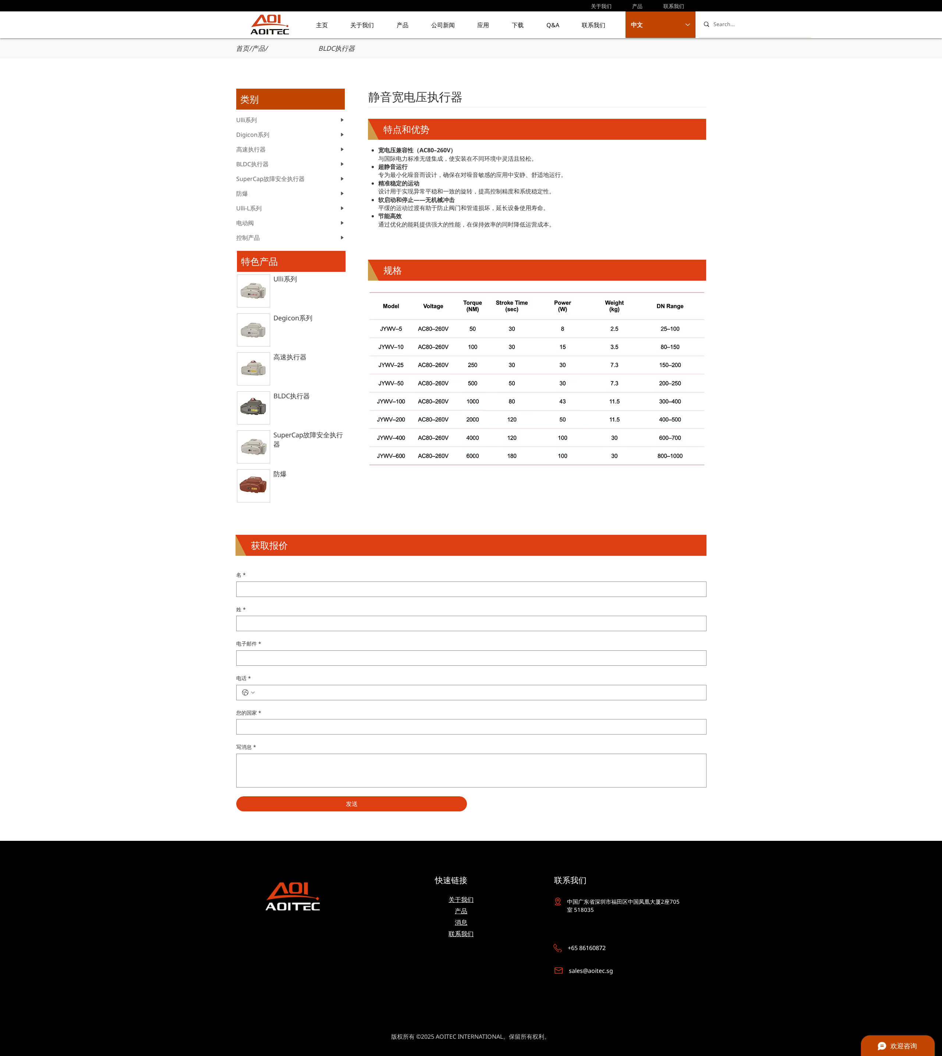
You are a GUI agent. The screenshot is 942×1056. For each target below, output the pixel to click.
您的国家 (248, 712)
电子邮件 (248, 643)
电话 (243, 678)
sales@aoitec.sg (591, 971)
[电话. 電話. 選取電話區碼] (248, 692)
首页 (242, 48)
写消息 (246, 746)
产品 (258, 48)
